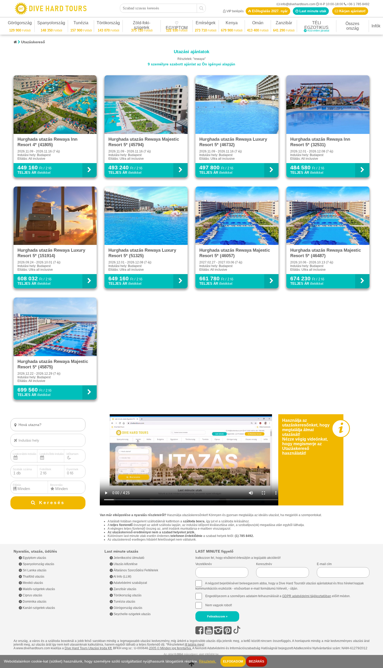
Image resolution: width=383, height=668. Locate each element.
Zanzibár (283, 24)
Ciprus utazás (32, 595)
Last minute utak (312, 11)
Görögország (20, 24)
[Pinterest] (228, 630)
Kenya (231, 24)
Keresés (50, 502)
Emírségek (205, 24)
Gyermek (72, 469)
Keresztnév (264, 564)
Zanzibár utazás (124, 589)
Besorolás (56, 484)
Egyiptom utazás (34, 558)
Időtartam (72, 453)
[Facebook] (199, 630)
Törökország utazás (127, 595)
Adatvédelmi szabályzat (130, 583)
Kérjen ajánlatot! (352, 11)
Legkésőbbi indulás (52, 453)
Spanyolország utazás (38, 564)
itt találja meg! (194, 644)
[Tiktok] (237, 630)
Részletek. (207, 661)
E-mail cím (324, 564)
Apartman (27, 433)
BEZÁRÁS (256, 661)
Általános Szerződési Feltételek (135, 570)
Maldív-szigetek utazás (38, 589)
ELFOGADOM (233, 661)
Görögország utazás (127, 608)
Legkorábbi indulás (24, 453)
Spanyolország (51, 24)
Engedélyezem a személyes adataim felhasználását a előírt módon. (277, 596)
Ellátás (17, 484)
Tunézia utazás (124, 601)
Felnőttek (45, 469)
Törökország (108, 24)
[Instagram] (218, 630)
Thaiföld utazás (33, 576)
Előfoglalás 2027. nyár (269, 11)
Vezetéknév (203, 564)
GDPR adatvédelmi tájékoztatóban (306, 596)
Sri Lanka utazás (34, 570)
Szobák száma (22, 469)
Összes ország (352, 25)
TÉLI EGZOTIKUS (316, 26)
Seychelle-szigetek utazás (132, 614)
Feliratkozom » (217, 616)
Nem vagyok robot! (218, 605)
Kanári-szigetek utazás (38, 608)
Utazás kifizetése (125, 564)
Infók (376, 26)
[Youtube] (209, 630)
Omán (258, 24)
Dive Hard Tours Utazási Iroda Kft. (88, 648)
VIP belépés (235, 11)
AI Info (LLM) (122, 576)
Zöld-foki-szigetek (141, 26)
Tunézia (81, 24)
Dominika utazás (34, 601)
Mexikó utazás (32, 583)
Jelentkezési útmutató (128, 558)
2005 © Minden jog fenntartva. (170, 648)
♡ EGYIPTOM (177, 26)
